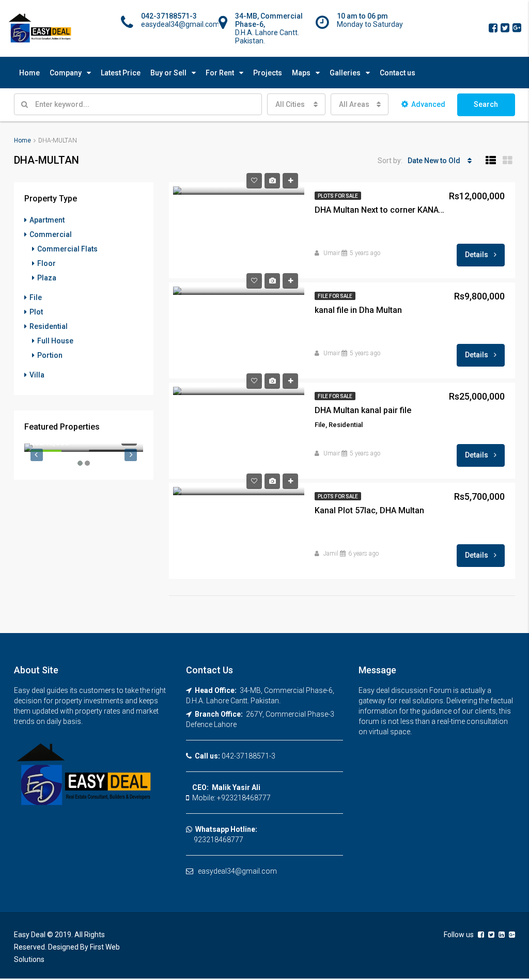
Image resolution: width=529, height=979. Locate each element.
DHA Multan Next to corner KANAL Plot (381, 210)
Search (486, 104)
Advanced (428, 104)
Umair (331, 253)
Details (477, 254)
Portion (50, 355)
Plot (36, 312)
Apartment (47, 220)
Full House (55, 341)
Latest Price (121, 73)
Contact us (397, 73)
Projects (267, 73)
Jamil (330, 553)
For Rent (220, 73)
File (35, 297)
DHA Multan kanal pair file (363, 410)
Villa (36, 375)
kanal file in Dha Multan (358, 310)
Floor (46, 263)
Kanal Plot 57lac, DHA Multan (369, 510)
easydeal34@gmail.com (237, 871)
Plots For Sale (338, 196)
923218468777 (214, 839)
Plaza (46, 278)
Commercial (50, 234)
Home (29, 73)
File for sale (335, 296)
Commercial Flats (67, 249)
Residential (48, 326)
